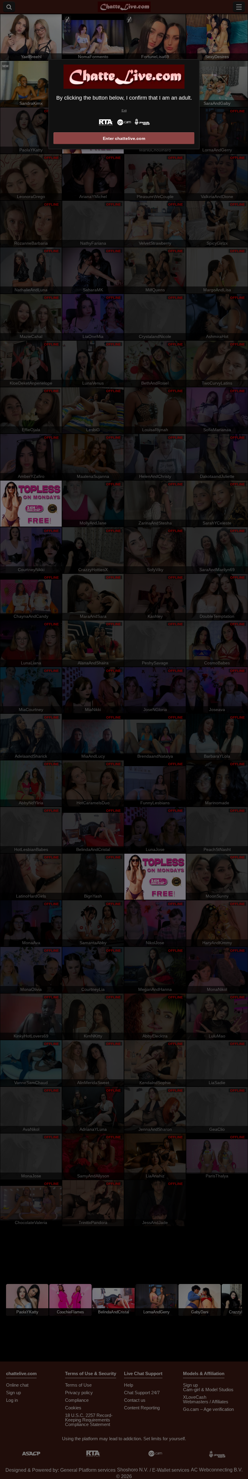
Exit (124, 110)
